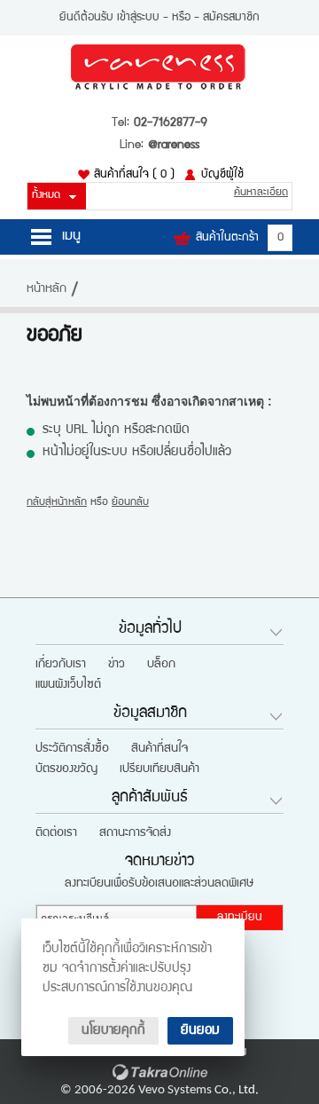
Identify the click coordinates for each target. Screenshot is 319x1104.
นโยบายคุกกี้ (113, 1031)
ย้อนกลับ (130, 503)
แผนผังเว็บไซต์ (68, 685)
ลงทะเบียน (239, 917)
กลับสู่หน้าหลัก (57, 503)
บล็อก (161, 664)
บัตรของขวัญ (66, 769)
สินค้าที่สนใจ (134, 175)
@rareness (173, 145)
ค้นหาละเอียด (261, 193)
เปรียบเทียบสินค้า (159, 769)
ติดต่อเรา (56, 833)
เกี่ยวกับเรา (60, 664)
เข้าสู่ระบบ (138, 17)
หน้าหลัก (46, 289)
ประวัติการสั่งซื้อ (72, 749)
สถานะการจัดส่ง (135, 833)
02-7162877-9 (170, 123)
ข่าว (116, 664)
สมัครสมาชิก (231, 17)
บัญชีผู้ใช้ (222, 175)
